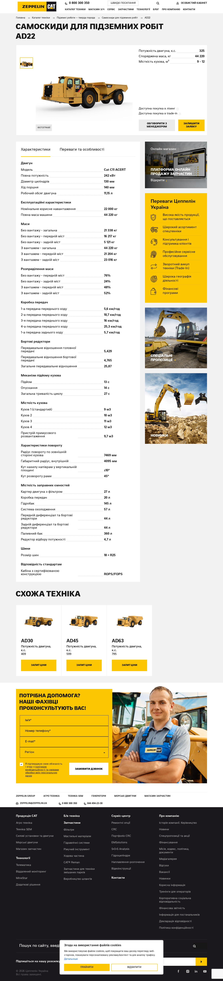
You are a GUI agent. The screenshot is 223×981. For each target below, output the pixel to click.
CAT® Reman (72, 862)
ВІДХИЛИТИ (134, 967)
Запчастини (126, 10)
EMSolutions (119, 842)
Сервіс (111, 10)
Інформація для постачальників (179, 915)
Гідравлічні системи (77, 843)
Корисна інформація (172, 885)
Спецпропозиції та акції (174, 836)
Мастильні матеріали (77, 836)
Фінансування (168, 842)
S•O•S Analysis (120, 849)
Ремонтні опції (121, 823)
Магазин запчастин (157, 796)
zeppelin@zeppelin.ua (33, 803)
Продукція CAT (26, 816)
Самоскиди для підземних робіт (120, 18)
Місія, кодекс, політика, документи (174, 851)
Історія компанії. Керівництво (178, 823)
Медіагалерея (168, 859)
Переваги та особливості (82, 150)
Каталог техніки (75, 10)
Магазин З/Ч (96, 10)
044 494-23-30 (95, 803)
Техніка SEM (75, 796)
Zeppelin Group (25, 796)
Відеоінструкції (121, 869)
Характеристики (35, 150)
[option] (26, 63)
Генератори (98, 796)
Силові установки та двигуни (35, 836)
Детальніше (71, 959)
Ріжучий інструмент (77, 849)
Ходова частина (74, 856)
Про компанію (171, 10)
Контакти (189, 10)
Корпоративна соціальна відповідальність (175, 900)
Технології (143, 10)
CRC (114, 829)
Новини (164, 829)
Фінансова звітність (172, 908)
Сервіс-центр (121, 816)
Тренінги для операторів (175, 892)
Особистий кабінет (194, 3)
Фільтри (69, 830)
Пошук (157, 3)
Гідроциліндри (121, 855)
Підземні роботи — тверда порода (76, 18)
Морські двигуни (125, 796)
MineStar (22, 878)
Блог (156, 10)
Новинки (164, 878)
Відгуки (164, 865)
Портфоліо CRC (121, 836)
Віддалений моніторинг (31, 871)
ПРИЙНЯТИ (86, 967)
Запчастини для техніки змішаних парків (79, 871)
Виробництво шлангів (78, 879)
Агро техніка (51, 796)
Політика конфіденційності (176, 928)
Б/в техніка (72, 816)
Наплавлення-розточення (128, 862)
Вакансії (164, 872)
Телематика (23, 865)
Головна (20, 18)
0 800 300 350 (79, 3)
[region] (111, 957)
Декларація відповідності (175, 921)
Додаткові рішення (28, 885)
